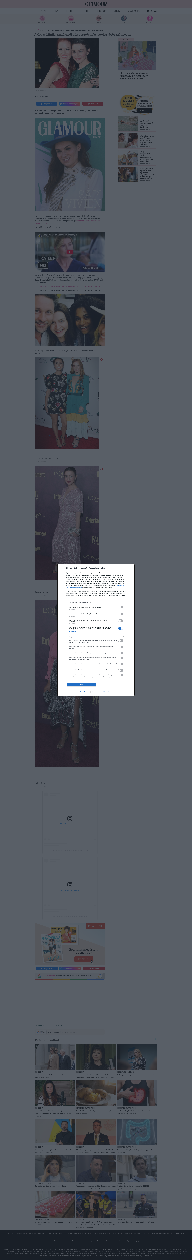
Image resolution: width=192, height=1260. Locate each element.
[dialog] (96, 630)
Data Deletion (84, 692)
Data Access (96, 692)
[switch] (120, 607)
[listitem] (96, 603)
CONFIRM (81, 685)
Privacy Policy (107, 692)
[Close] (130, 568)
